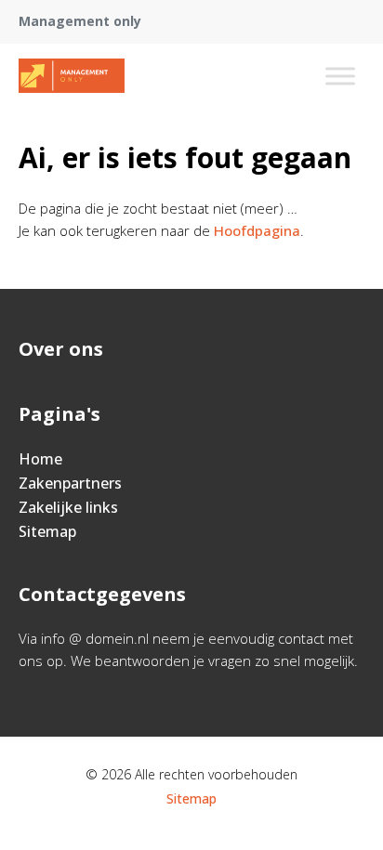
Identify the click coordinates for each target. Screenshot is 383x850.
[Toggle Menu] (340, 76)
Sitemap (47, 531)
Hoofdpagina (257, 230)
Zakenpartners (70, 483)
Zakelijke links (68, 507)
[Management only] (72, 76)
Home (40, 459)
